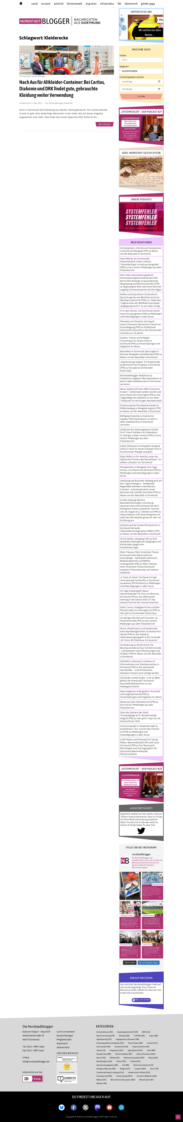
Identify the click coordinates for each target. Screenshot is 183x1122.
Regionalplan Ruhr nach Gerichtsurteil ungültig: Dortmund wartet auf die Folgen (140, 288)
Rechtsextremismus (143, 1065)
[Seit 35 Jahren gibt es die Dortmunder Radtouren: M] (152, 886)
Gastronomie (103, 1047)
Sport (154, 1069)
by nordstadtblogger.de (91, 1117)
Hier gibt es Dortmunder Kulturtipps (138, 613)
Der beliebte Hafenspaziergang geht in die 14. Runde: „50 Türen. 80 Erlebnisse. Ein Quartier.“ (140, 637)
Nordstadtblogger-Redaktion (61, 103)
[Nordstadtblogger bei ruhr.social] (97, 1107)
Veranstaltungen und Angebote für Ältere (141, 697)
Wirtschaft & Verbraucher (123, 1080)
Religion (125, 1069)
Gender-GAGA (148, 3)
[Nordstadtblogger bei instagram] (121, 1107)
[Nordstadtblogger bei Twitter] (86, 1107)
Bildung (124, 1036)
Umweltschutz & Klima (139, 1072)
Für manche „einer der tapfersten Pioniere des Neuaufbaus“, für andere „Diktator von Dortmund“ (140, 459)
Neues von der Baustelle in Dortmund (139, 252)
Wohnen (101, 1083)
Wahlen (101, 1080)
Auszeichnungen (65, 1035)
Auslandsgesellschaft (127, 1032)
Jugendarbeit (135, 1050)
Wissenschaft (146, 1080)
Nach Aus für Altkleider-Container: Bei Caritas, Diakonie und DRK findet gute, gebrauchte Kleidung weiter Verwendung (62, 88)
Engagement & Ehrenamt (127, 1039)
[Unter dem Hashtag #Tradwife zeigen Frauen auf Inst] (130, 915)
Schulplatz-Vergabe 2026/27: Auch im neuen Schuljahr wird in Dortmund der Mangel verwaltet (140, 449)
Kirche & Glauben (123, 1054)
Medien (115, 1058)
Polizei (135, 1061)
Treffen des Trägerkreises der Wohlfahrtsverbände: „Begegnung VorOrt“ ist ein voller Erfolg (140, 303)
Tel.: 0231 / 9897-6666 (33, 1046)
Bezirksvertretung (105, 1036)
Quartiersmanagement (107, 1065)
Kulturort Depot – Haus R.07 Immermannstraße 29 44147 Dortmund (36, 1035)
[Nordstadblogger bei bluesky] (62, 1107)
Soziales (140, 1069)
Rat (125, 1065)
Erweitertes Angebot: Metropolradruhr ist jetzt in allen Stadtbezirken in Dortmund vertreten (141, 381)
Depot (153, 1036)
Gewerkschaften (140, 1047)
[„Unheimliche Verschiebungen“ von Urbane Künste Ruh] (130, 886)
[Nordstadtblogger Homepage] (20, 4)
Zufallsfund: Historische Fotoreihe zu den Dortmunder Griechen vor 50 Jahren (141, 330)
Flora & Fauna (135, 1043)
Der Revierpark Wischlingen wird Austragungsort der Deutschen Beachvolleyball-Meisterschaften (138, 749)
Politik (121, 1061)
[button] (141, 27)
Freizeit (152, 1043)
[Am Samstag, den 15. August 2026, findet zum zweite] (130, 944)
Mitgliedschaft (64, 1039)
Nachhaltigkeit (104, 1061)
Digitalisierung (104, 1039)
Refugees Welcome (106, 1069)
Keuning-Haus (103, 1054)
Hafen (100, 1050)
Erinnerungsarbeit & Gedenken (110, 1043)
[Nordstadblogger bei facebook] (74, 1107)
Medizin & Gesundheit (134, 1058)
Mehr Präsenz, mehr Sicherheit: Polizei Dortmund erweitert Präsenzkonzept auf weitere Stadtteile (139, 568)
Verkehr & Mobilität (147, 1076)
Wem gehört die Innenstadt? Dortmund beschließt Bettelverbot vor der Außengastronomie (140, 682)
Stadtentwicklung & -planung (110, 1072)
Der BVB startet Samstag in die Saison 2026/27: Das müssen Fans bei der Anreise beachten (139, 599)
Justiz (151, 1050)
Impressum (62, 1043)
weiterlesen (105, 124)
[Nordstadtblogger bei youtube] (109, 1107)
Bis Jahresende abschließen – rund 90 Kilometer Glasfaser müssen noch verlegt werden (139, 670)
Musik (153, 1058)
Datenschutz (63, 1047)
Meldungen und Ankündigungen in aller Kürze (141, 315)
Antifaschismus (104, 1032)
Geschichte (121, 1047)
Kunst (101, 1058)
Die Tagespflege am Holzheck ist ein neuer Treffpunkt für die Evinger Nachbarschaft (141, 397)
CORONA (139, 1036)
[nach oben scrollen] (178, 1117)
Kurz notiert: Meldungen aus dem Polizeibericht (140, 438)
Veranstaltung (124, 1076)
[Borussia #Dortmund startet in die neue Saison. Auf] (152, 915)
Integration (116, 1050)
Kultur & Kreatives (146, 1054)
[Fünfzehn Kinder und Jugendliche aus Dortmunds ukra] (152, 944)
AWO (146, 1032)
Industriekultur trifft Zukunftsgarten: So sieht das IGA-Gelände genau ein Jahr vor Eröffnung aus (140, 517)
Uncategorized (104, 1076)
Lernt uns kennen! (66, 1031)
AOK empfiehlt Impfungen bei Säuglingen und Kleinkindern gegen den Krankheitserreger (140, 543)
